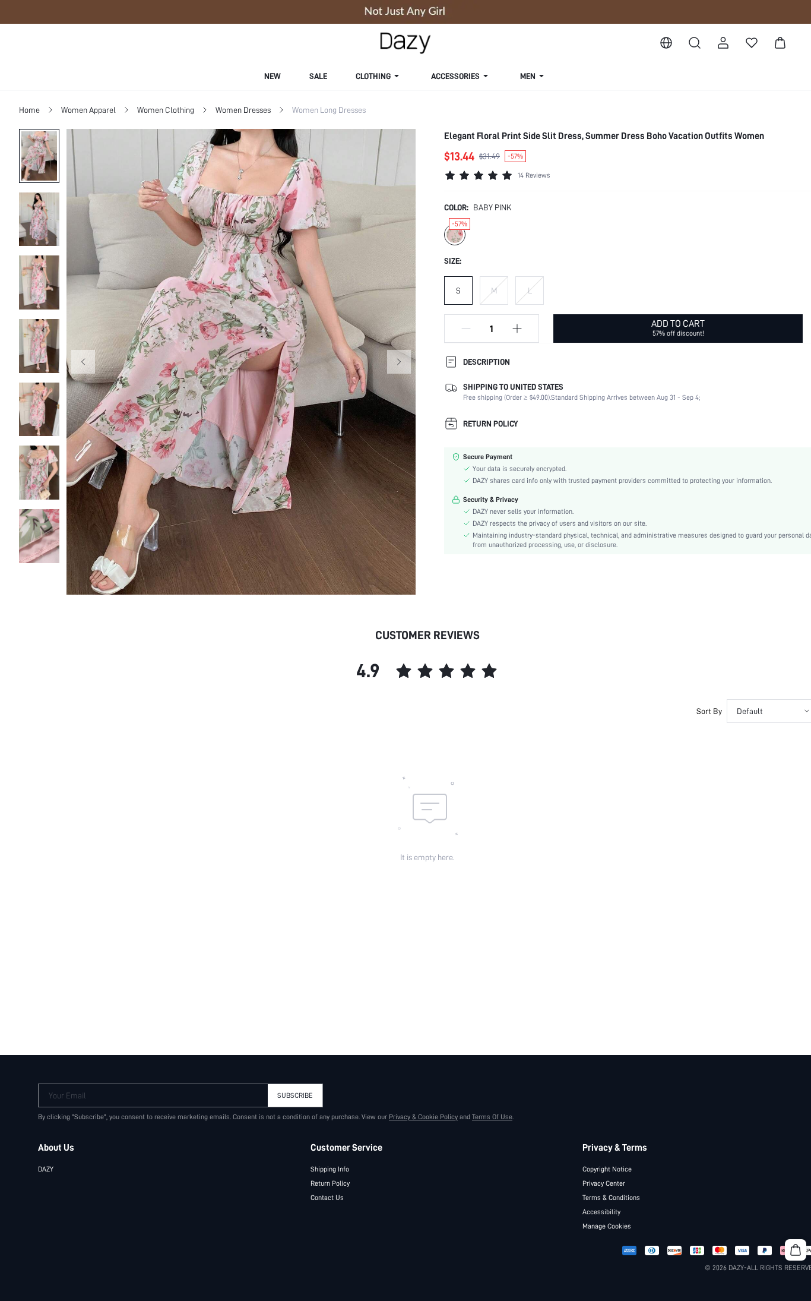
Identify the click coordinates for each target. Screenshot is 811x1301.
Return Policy (330, 1183)
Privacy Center (603, 1183)
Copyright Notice (607, 1169)
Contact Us (327, 1197)
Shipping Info (330, 1169)
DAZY (45, 1169)
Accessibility (601, 1212)
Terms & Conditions (611, 1197)
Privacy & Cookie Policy (423, 1117)
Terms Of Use (492, 1117)
